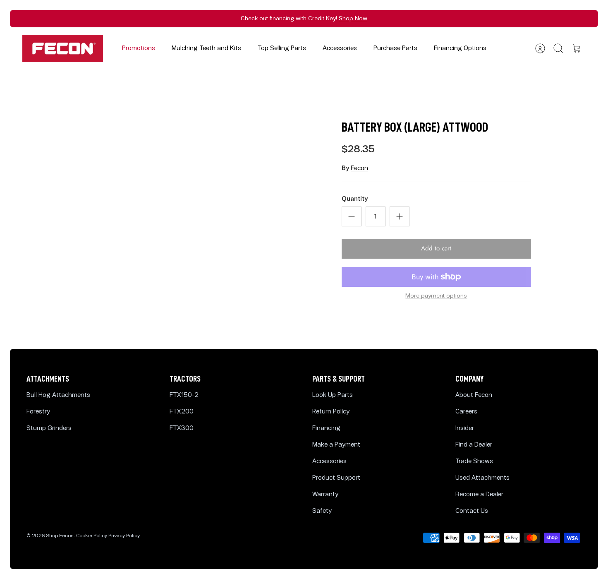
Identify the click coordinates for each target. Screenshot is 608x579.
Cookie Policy (91, 536)
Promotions (138, 48)
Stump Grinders (49, 428)
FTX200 (182, 412)
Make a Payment (336, 445)
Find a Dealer (473, 445)
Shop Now (353, 18)
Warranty (325, 494)
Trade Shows (474, 461)
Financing (326, 428)
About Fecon (473, 395)
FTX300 (182, 428)
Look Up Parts (332, 395)
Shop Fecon (60, 536)
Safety (322, 511)
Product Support (336, 478)
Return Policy (330, 412)
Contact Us (471, 511)
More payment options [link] (436, 296)
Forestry (38, 412)
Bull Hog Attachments (58, 395)
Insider (464, 428)
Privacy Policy (124, 536)
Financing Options (460, 48)
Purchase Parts (395, 48)
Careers (466, 412)
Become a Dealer (479, 494)
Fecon (359, 168)
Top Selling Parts (282, 48)
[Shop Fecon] (62, 48)
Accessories (340, 48)
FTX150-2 (184, 395)
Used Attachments (482, 478)
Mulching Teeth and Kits (206, 48)
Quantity (355, 199)
